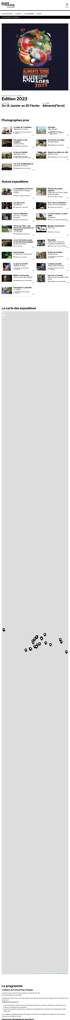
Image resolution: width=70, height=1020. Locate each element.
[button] (45, 643)
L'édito (39, 14)
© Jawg (47, 973)
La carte (18, 14)
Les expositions (7, 14)
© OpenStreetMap (56, 973)
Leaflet (42, 973)
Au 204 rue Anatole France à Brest (12, 995)
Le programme (29, 14)
